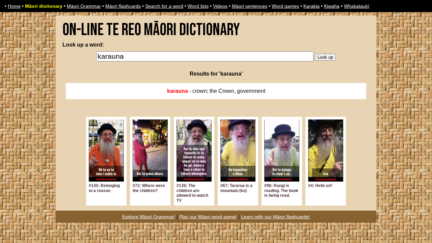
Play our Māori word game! (208, 216)
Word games (285, 6)
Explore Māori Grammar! (148, 216)
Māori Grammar (84, 6)
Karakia (311, 6)
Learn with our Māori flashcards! (275, 216)
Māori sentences (249, 6)
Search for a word (164, 6)
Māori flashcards (123, 6)
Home (14, 6)
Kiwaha (332, 6)
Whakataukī (356, 6)
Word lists (198, 6)
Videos (220, 6)
